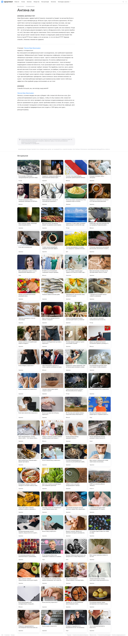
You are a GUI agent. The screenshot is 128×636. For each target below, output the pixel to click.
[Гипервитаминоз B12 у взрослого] (99, 384)
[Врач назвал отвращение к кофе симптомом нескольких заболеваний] (99, 455)
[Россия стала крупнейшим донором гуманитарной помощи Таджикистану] (76, 171)
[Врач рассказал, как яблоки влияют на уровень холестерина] (52, 218)
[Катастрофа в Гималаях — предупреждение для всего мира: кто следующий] (28, 171)
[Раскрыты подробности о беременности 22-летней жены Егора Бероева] (76, 621)
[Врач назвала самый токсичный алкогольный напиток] (28, 218)
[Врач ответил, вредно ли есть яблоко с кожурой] (52, 313)
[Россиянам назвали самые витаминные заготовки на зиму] (99, 597)
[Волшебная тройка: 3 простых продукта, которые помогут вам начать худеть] (28, 479)
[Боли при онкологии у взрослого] (28, 408)
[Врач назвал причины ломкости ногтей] (99, 550)
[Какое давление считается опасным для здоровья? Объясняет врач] (52, 195)
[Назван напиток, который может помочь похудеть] (28, 337)
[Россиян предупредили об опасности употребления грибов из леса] (76, 455)
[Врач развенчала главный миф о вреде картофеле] (28, 455)
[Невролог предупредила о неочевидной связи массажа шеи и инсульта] (28, 621)
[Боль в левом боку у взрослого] (52, 455)
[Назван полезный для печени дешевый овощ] (28, 289)
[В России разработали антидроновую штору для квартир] (28, 597)
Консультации (20, 6)
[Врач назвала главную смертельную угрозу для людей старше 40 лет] (28, 574)
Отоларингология (30, 6)
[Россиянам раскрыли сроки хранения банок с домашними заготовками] (28, 550)
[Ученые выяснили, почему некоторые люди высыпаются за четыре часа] (99, 574)
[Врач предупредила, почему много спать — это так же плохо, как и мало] (28, 431)
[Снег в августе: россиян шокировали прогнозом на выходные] (99, 313)
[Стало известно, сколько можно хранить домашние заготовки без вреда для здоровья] (52, 574)
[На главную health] (8, 2)
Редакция (69, 634)
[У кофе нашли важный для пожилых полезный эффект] (52, 242)
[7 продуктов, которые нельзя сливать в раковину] (99, 289)
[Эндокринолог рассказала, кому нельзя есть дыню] (76, 289)
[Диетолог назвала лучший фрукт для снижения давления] (52, 479)
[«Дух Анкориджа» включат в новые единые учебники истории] (52, 360)
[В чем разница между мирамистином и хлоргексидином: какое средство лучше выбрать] (76, 431)
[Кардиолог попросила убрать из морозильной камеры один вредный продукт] (52, 171)
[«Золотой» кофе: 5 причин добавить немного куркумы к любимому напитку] (28, 503)
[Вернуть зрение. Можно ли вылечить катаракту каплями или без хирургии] (76, 526)
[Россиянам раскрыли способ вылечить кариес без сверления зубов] (76, 503)
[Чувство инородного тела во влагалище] (28, 313)
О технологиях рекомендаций (104, 634)
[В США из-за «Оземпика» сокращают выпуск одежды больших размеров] (52, 266)
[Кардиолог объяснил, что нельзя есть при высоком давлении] (99, 195)
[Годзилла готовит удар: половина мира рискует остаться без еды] (76, 218)
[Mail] (2, 2)
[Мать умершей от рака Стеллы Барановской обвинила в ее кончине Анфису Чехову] (28, 266)
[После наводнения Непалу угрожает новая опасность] (99, 431)
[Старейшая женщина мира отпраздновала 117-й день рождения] (99, 503)
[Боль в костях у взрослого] (52, 597)
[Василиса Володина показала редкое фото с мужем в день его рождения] (99, 408)
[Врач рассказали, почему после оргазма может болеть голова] (99, 266)
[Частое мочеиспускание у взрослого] (99, 621)
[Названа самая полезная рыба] (52, 289)
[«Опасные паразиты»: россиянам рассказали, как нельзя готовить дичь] (99, 242)
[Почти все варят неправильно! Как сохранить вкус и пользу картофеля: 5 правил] (76, 195)
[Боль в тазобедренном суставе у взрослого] (52, 337)
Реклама (13, 634)
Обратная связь (93, 634)
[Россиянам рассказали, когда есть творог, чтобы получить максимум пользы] (99, 360)
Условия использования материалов (80, 634)
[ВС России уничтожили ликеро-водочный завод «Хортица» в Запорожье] (76, 408)
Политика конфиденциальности (118, 634)
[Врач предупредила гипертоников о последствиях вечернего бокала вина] (76, 574)
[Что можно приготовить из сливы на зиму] (99, 526)
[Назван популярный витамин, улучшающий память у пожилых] (76, 313)
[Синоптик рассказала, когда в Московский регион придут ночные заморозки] (76, 384)
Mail (2, 634)
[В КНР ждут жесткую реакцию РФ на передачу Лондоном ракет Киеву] (99, 218)
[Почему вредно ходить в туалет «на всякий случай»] (76, 337)
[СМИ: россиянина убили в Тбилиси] (99, 479)
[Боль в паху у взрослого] (52, 526)
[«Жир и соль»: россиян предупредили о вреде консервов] (76, 479)
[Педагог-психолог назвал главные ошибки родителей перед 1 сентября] (52, 431)
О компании (7, 634)
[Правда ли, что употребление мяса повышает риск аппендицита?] (76, 597)
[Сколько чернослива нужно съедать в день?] (52, 384)
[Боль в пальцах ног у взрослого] (28, 384)
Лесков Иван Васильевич (32, 48)
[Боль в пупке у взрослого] (52, 621)
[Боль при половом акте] (28, 242)
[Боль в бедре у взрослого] (28, 360)
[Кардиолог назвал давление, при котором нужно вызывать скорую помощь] (76, 360)
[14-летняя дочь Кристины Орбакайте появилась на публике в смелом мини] (52, 550)
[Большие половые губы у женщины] (99, 171)
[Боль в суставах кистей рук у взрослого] (52, 408)
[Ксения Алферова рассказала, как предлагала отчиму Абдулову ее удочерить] (76, 550)
